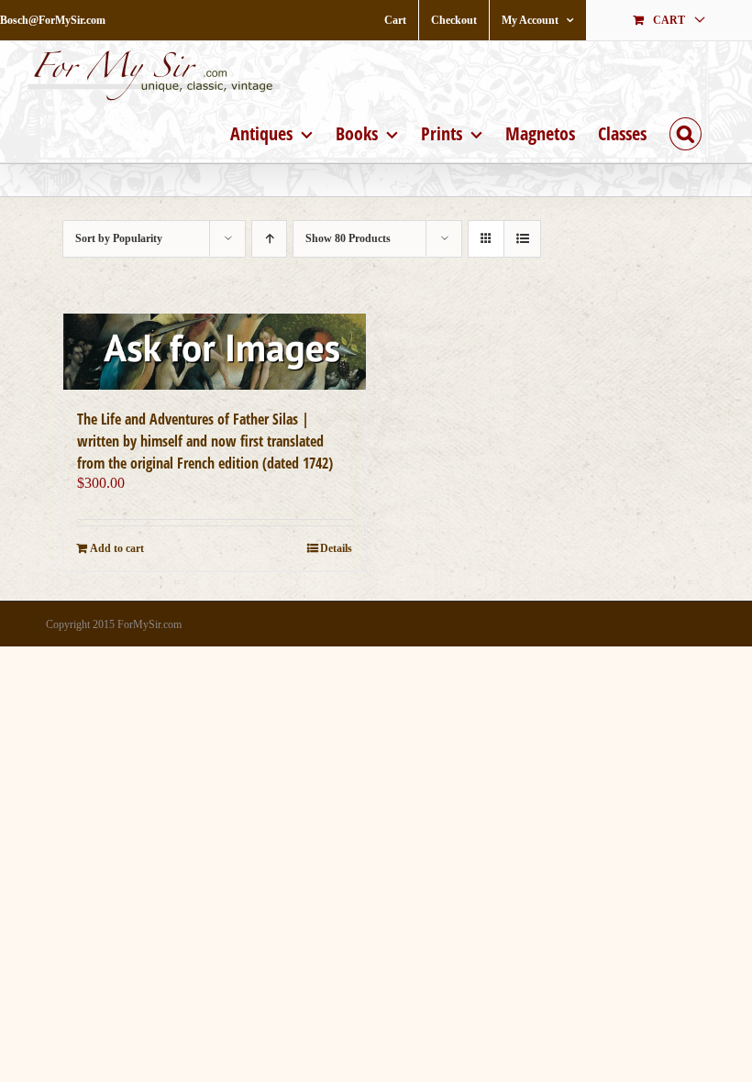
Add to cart (117, 548)
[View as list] (522, 239)
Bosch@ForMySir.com (52, 20)
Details (336, 548)
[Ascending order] (269, 239)
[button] (685, 131)
